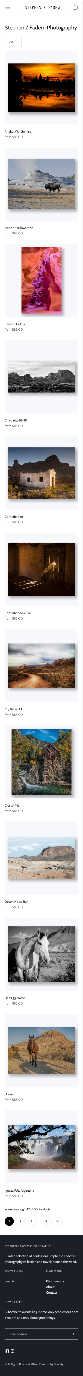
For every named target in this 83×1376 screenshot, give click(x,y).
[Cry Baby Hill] (41, 665)
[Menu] (8, 7)
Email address (17, 1328)
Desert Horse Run (16, 902)
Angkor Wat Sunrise (18, 131)
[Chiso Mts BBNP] (41, 376)
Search (9, 1281)
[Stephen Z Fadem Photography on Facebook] (7, 1352)
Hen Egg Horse (15, 998)
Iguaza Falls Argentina (19, 1190)
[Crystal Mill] (41, 761)
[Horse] (41, 1050)
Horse (9, 1094)
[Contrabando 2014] (41, 569)
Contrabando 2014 (18, 613)
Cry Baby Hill (13, 709)
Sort (10, 42)
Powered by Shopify (51, 1364)
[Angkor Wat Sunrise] (41, 87)
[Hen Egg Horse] (41, 954)
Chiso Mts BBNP (16, 420)
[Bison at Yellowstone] (41, 184)
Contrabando (14, 517)
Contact (51, 1292)
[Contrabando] (41, 473)
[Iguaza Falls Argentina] (41, 1146)
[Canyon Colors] (41, 280)
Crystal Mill (12, 805)
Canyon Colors (15, 324)
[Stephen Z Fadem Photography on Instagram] (12, 1352)
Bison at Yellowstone (19, 228)
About (50, 1287)
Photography (55, 1281)
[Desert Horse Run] (41, 858)
